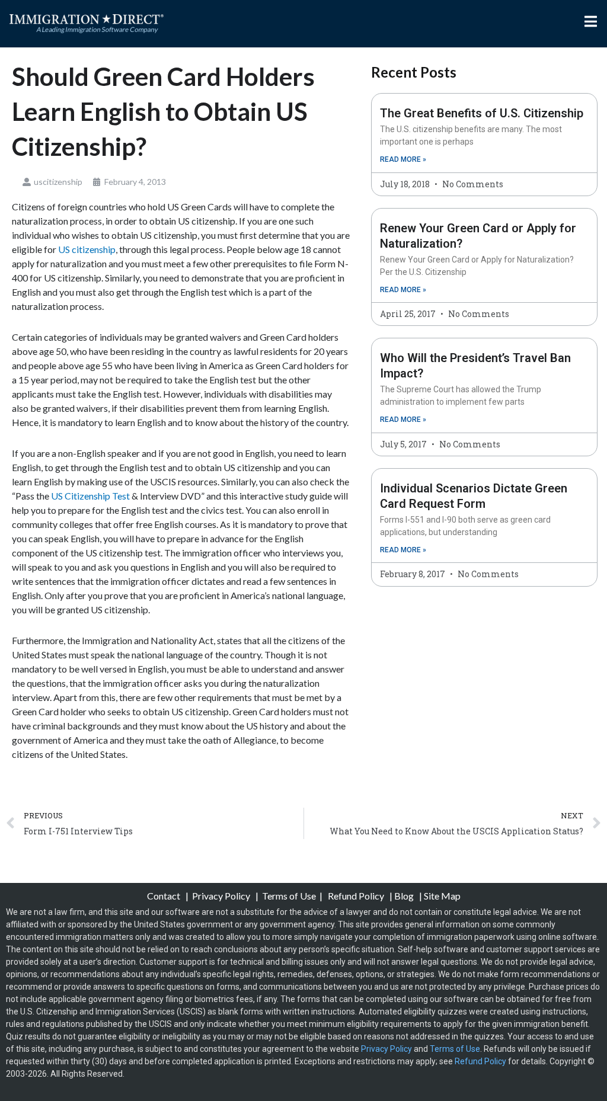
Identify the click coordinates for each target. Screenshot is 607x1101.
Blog (404, 895)
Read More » (403, 159)
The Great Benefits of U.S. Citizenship (481, 113)
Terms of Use (289, 895)
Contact (164, 895)
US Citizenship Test (90, 495)
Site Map (442, 895)
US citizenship (87, 249)
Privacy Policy (222, 895)
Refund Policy (356, 895)
